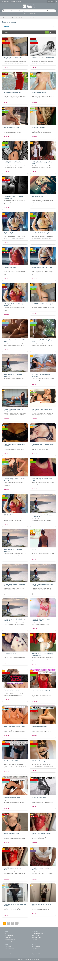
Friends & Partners (10, 17)
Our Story (7, 933)
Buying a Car (35, 950)
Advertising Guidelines (37, 933)
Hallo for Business (9, 948)
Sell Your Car (8, 950)
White (34, 17)
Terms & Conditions (10, 939)
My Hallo (50, 1)
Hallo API (34, 939)
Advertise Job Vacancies (11, 954)
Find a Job (34, 952)
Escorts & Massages (21, 17)
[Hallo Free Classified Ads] (29, 6)
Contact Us (8, 937)
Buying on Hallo (36, 946)
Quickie (29, 17)
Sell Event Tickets (9, 952)
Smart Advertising (36, 937)
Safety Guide (35, 935)
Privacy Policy (8, 941)
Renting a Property (37, 948)
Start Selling (8, 946)
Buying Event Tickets (37, 954)
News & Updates (9, 935)
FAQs (33, 941)
